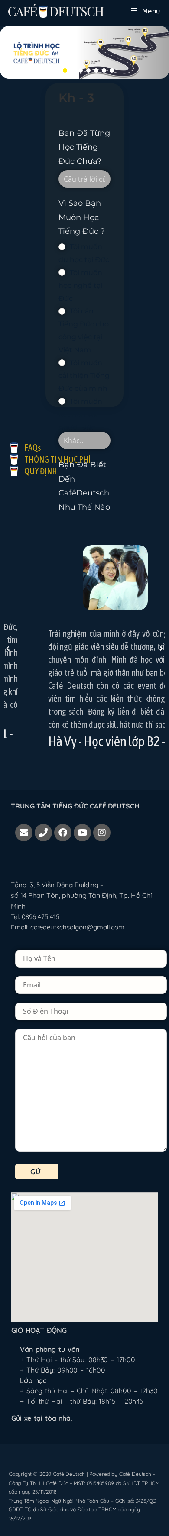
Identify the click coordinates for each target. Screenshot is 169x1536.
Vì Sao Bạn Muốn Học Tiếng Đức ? (81, 217)
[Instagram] (101, 832)
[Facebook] (63, 832)
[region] (84, 52)
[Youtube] (82, 832)
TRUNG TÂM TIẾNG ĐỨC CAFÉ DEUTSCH (75, 806)
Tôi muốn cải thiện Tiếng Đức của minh (84, 376)
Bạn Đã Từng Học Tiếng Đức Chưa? (84, 147)
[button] (57, 70)
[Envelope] (23, 832)
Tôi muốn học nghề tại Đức (80, 285)
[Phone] (43, 832)
